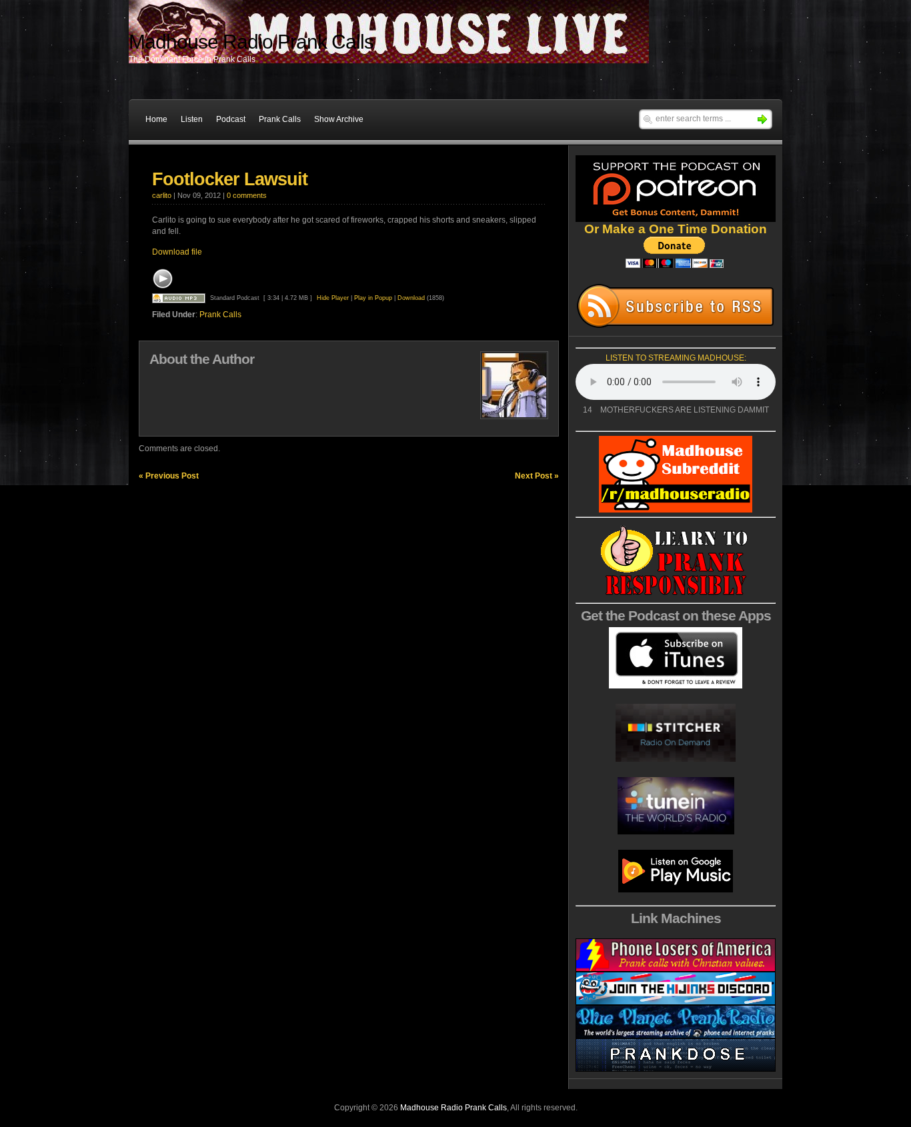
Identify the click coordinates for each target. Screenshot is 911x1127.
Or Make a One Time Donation (675, 229)
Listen (192, 119)
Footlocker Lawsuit (229, 179)
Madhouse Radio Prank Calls (453, 1107)
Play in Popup (373, 298)
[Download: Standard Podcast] (178, 298)
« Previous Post (169, 476)
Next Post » (537, 476)
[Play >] (162, 278)
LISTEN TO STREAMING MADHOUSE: (676, 358)
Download (411, 298)
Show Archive (338, 119)
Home (156, 119)
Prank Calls (280, 119)
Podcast (230, 119)
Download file (177, 252)
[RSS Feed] (676, 306)
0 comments (247, 195)
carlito (161, 195)
